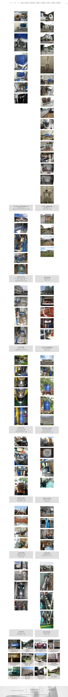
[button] (14, 645)
